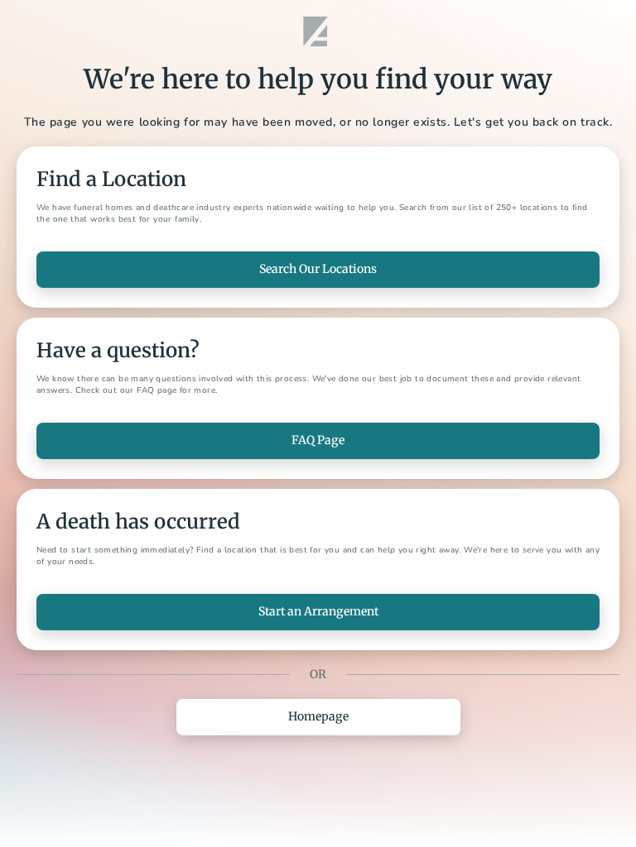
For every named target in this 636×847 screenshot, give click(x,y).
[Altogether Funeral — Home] (318, 31)
